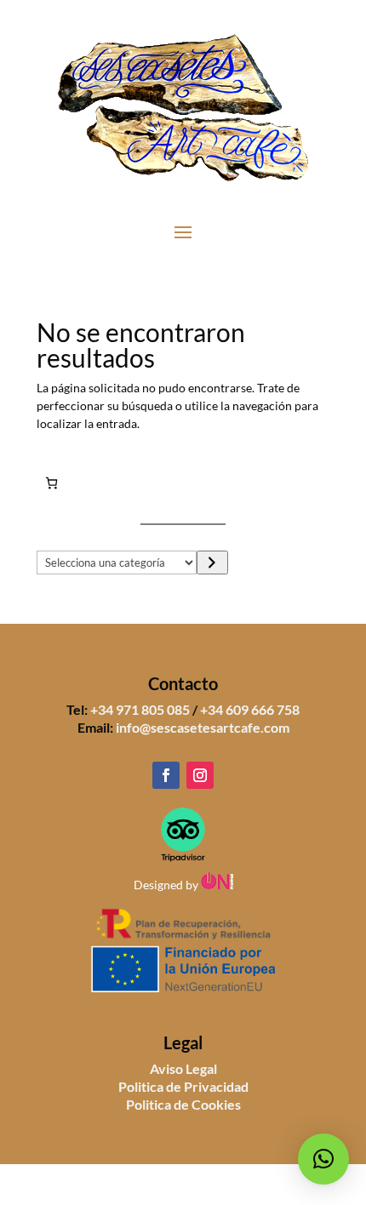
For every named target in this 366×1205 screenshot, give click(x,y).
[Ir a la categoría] (212, 562)
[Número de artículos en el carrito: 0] (51, 483)
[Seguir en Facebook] (166, 775)
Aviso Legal (183, 1068)
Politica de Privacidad (183, 1086)
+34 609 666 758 (250, 709)
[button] (323, 1159)
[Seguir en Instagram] (200, 775)
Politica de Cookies (183, 1104)
